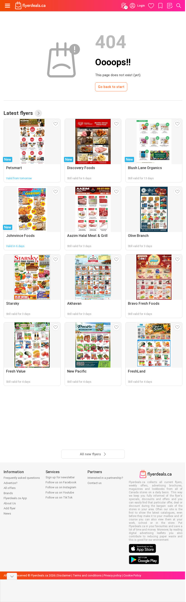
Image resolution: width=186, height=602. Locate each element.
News (7, 513)
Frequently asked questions (22, 477)
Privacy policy (112, 575)
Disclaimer (64, 575)
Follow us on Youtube (60, 492)
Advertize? (10, 483)
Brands (8, 493)
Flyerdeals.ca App (15, 498)
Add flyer (9, 508)
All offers (10, 488)
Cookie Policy (132, 575)
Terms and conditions (87, 575)
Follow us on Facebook (61, 482)
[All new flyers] (38, 113)
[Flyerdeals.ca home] (30, 5)
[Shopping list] (169, 5)
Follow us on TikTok (59, 497)
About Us (10, 503)
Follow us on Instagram (61, 487)
